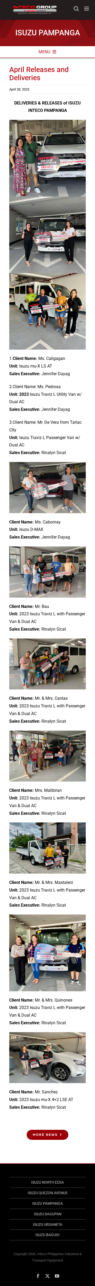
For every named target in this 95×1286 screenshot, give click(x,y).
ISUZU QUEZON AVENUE (48, 1193)
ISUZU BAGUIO (47, 1235)
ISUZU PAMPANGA (47, 1203)
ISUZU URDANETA (47, 1224)
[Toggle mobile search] (76, 8)
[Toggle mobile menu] (87, 8)
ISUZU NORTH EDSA (47, 1182)
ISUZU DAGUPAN (47, 1214)
